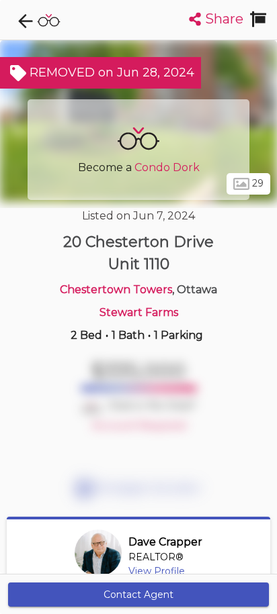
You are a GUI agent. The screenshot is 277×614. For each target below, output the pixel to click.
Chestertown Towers (116, 289)
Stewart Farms (139, 312)
